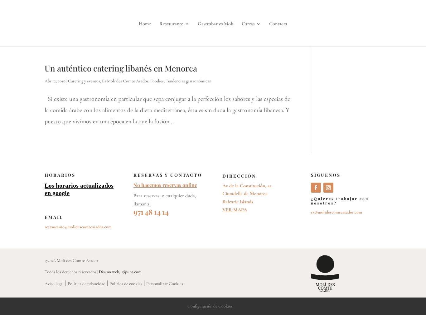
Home (145, 24)
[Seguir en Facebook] (316, 188)
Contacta (278, 24)
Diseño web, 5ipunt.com (120, 271)
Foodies (157, 81)
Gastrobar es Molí (215, 24)
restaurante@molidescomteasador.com (78, 226)
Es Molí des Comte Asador (125, 81)
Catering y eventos (84, 81)
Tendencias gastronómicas (188, 81)
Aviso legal (54, 283)
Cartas (248, 24)
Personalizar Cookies (164, 283)
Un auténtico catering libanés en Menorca (121, 68)
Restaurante (171, 24)
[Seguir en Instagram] (328, 188)
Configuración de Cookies (210, 306)
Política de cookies (125, 283)
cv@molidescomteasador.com (336, 212)
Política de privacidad (86, 283)
